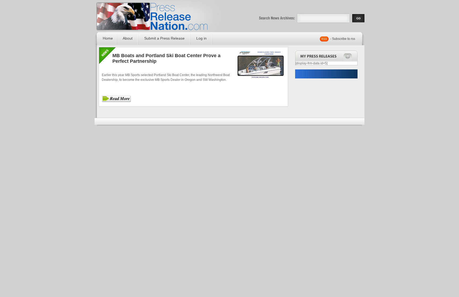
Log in (201, 38)
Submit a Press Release (164, 38)
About (128, 38)
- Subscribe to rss (342, 39)
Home (108, 38)
